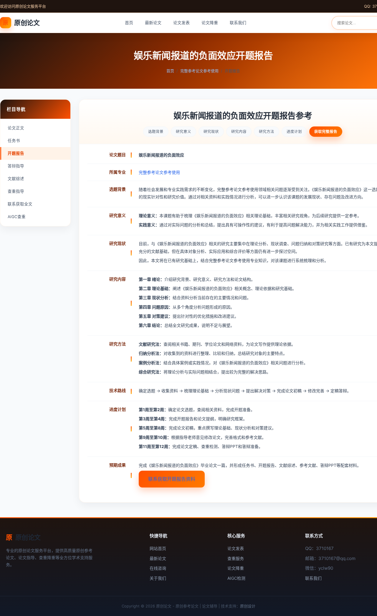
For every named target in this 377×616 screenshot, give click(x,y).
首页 (129, 22)
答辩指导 (16, 166)
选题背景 (155, 131)
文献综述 (16, 178)
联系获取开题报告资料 (171, 479)
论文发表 (181, 22)
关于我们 (158, 578)
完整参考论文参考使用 (199, 70)
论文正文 (16, 128)
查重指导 (16, 191)
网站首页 (158, 548)
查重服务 (235, 558)
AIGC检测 (236, 578)
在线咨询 (158, 568)
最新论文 (153, 22)
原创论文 (21, 23)
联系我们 (238, 22)
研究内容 (239, 131)
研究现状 (211, 131)
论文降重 (209, 22)
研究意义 (183, 131)
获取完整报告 (325, 131)
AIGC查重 (17, 216)
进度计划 (294, 131)
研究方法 (266, 131)
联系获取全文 (20, 204)
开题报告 (16, 153)
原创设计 (247, 606)
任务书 (14, 140)
